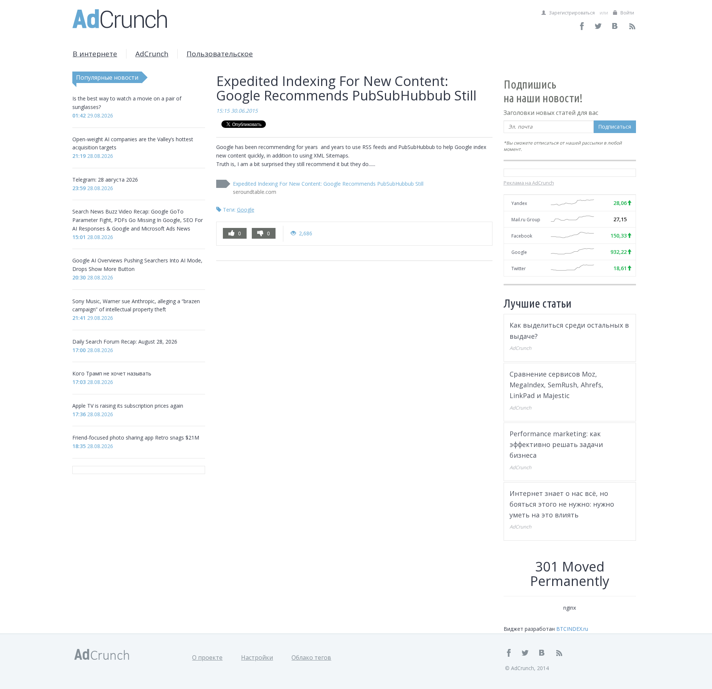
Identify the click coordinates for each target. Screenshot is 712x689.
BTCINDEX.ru (572, 628)
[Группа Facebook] (582, 26)
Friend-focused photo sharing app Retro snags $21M (135, 437)
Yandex (519, 203)
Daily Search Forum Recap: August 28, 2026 (124, 341)
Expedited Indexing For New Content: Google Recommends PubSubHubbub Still (328, 183)
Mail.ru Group (525, 219)
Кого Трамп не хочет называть (111, 373)
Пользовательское (220, 54)
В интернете (95, 54)
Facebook (521, 236)
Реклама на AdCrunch (529, 182)
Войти (626, 13)
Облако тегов (311, 657)
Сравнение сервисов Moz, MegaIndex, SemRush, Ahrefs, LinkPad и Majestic (556, 385)
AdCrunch (151, 54)
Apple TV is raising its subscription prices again (127, 405)
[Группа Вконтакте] (615, 26)
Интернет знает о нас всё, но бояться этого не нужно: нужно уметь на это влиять (562, 504)
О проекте (207, 657)
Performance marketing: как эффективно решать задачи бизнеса (556, 444)
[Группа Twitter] (599, 26)
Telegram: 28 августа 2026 (105, 179)
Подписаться (614, 126)
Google (245, 209)
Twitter (518, 268)
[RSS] (632, 26)
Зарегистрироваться (571, 13)
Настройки (257, 657)
